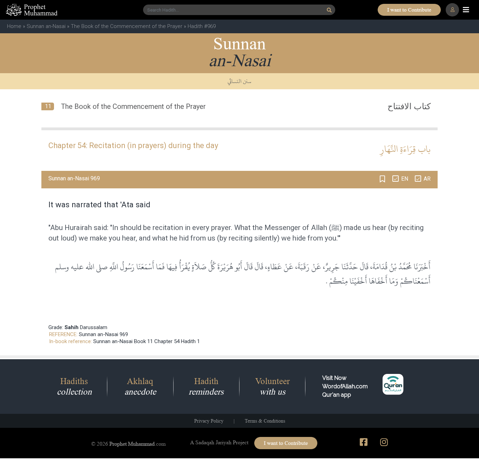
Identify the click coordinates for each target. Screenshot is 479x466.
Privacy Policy (208, 421)
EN (404, 178)
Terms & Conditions (265, 421)
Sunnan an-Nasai (46, 26)
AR (427, 178)
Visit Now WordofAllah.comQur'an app (345, 386)
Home (14, 26)
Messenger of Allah (295, 227)
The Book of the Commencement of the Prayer (126, 26)
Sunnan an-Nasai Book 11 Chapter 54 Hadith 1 (146, 341)
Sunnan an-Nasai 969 (103, 334)
